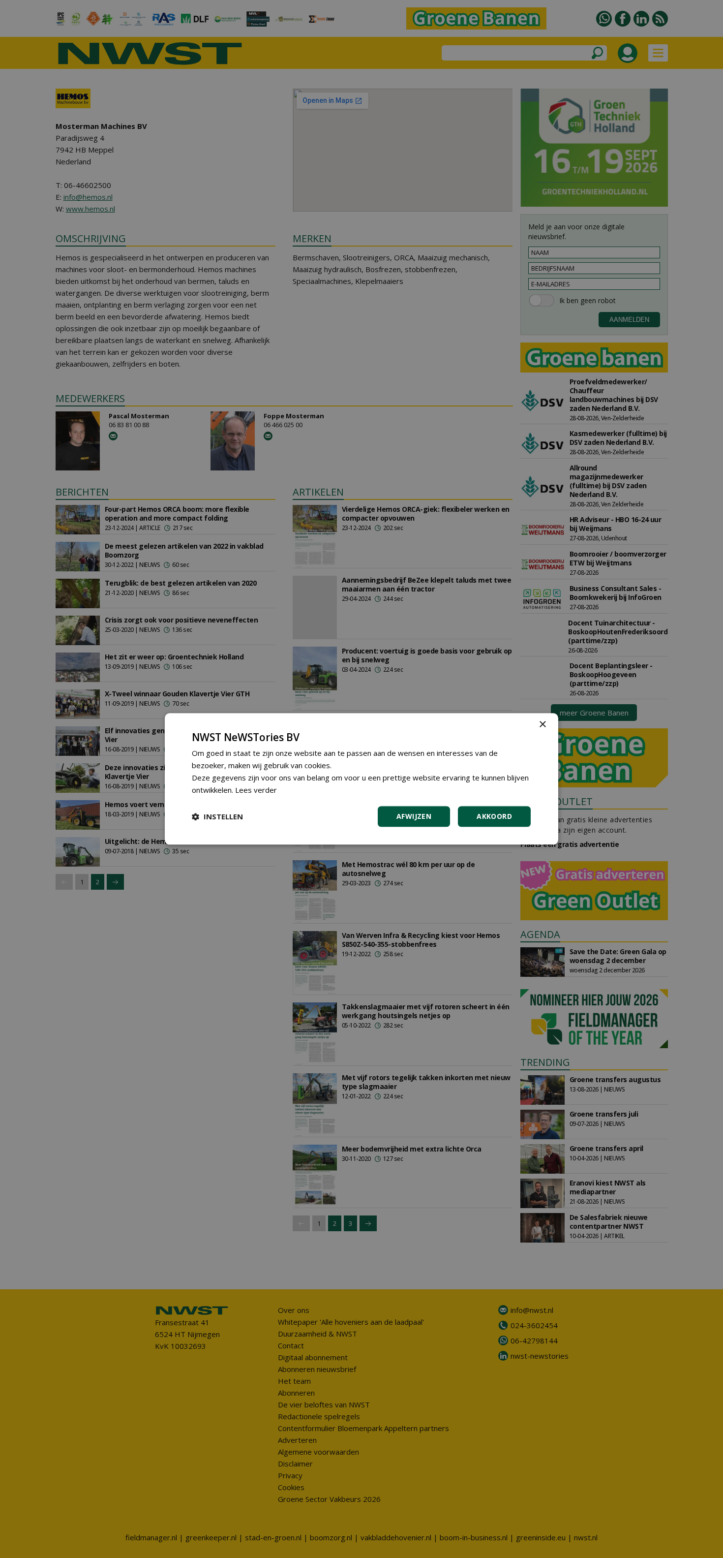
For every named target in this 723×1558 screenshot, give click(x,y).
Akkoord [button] (494, 816)
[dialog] (361, 778)
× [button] (542, 724)
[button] (217, 816)
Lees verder (256, 790)
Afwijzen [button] (413, 816)
